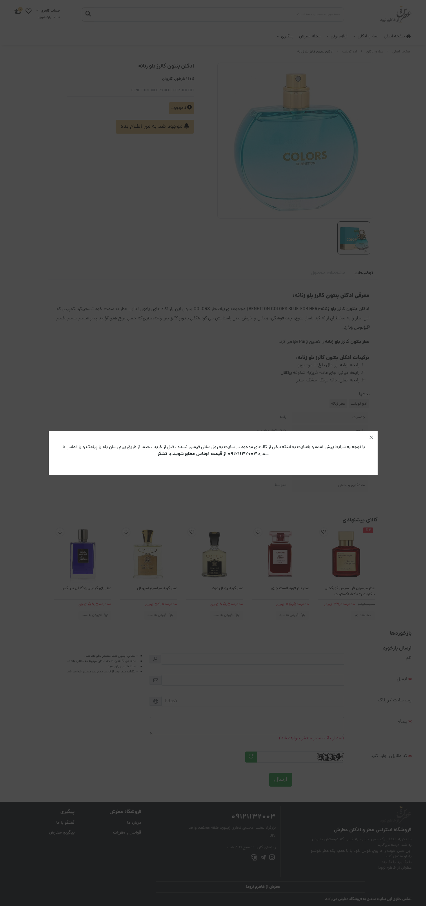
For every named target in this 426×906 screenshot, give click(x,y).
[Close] (371, 437)
